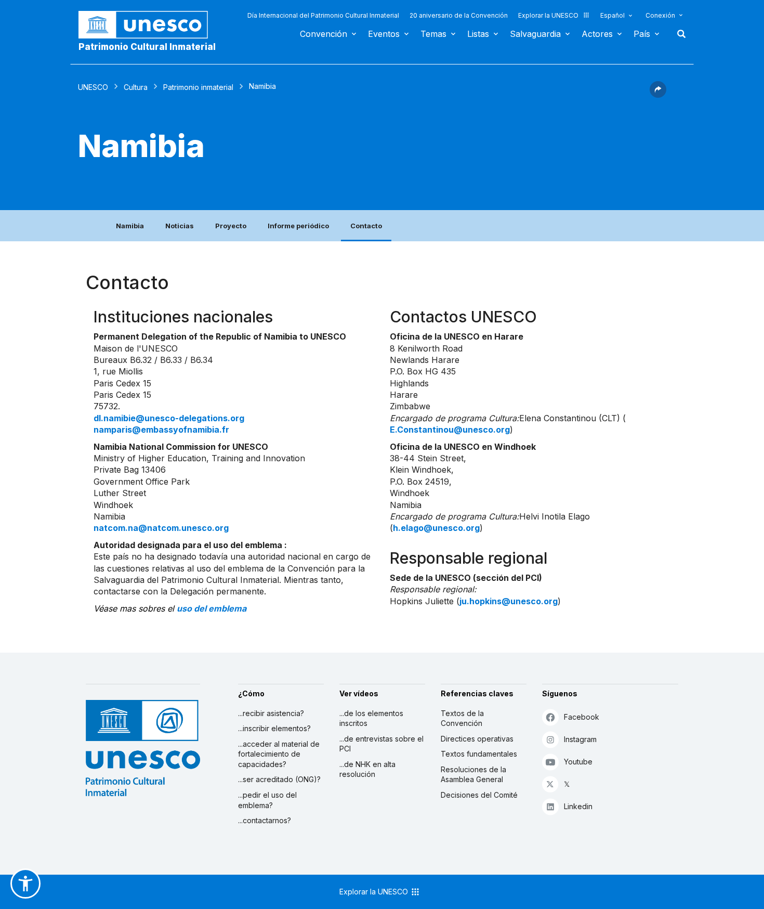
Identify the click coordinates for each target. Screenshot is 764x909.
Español (612, 15)
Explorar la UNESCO (548, 15)
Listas (478, 34)
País (642, 34)
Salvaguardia (535, 34)
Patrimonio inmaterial (198, 87)
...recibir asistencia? (271, 713)
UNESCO (93, 87)
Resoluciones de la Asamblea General (473, 774)
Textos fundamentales (479, 753)
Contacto (366, 226)
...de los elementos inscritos (371, 718)
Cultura (136, 87)
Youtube (578, 761)
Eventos (384, 34)
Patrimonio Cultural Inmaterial (147, 47)
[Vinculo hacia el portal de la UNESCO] (148, 24)
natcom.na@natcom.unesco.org (161, 528)
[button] (658, 94)
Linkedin (578, 806)
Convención (323, 34)
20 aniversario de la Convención (459, 15)
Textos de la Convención (462, 718)
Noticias (179, 226)
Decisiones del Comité (479, 794)
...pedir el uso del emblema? (267, 800)
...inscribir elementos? (274, 728)
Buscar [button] (678, 34)
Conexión (660, 15)
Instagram (580, 739)
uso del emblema (211, 608)
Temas (433, 34)
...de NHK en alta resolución (367, 769)
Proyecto (230, 226)
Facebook (581, 716)
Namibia (130, 226)
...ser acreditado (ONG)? (279, 779)
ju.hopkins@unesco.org (508, 601)
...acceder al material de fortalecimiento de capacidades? (279, 754)
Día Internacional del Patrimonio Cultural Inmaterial (323, 15)
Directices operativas (477, 738)
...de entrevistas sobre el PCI (381, 744)
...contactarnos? (264, 820)
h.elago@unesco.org (436, 528)
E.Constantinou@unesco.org (450, 429)
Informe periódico (298, 226)
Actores (597, 34)
